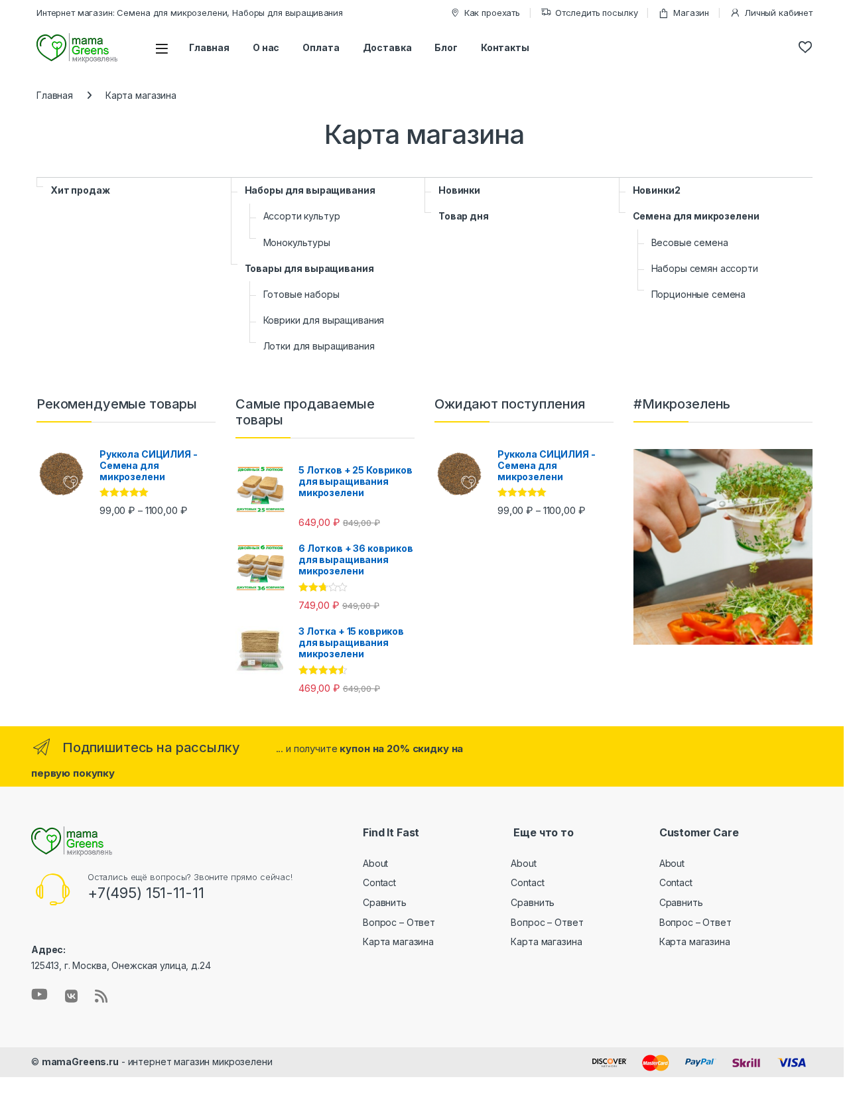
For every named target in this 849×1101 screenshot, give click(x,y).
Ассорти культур (301, 216)
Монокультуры (296, 242)
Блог (445, 47)
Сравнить (385, 902)
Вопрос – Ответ (399, 922)
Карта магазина (398, 941)
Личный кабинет (778, 12)
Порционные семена (698, 294)
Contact (379, 882)
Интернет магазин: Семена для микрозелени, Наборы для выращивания (189, 12)
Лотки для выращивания (319, 346)
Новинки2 (657, 190)
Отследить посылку (596, 12)
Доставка (387, 47)
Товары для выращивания (309, 268)
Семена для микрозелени (696, 216)
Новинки (459, 190)
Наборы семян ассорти (704, 268)
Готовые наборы (301, 294)
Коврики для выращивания (324, 320)
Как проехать (492, 12)
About (375, 863)
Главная (209, 47)
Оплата (320, 47)
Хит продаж (80, 190)
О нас (266, 47)
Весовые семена (689, 242)
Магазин (691, 12)
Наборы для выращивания (310, 190)
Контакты (505, 47)
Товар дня (463, 216)
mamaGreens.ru (80, 1061)
